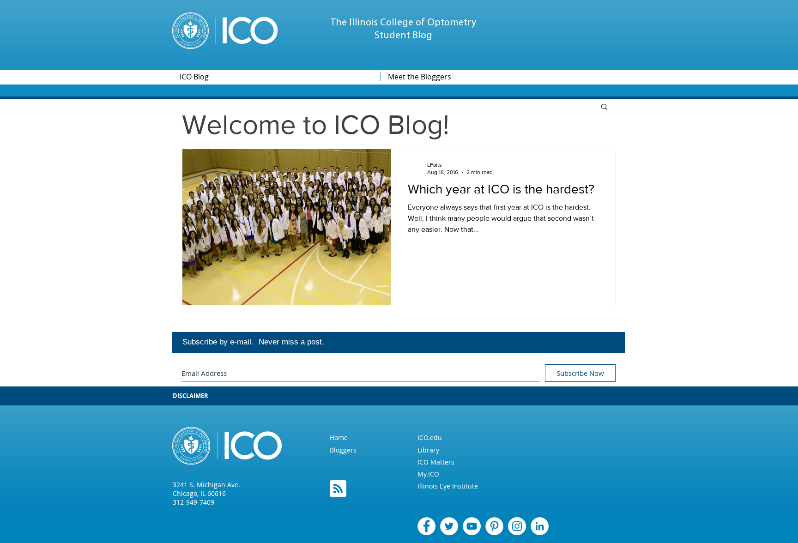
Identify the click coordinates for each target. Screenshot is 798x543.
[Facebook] (426, 526)
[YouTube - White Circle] (472, 526)
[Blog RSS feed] (338, 489)
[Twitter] (449, 526)
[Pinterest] (494, 526)
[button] (604, 107)
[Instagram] (517, 526)
